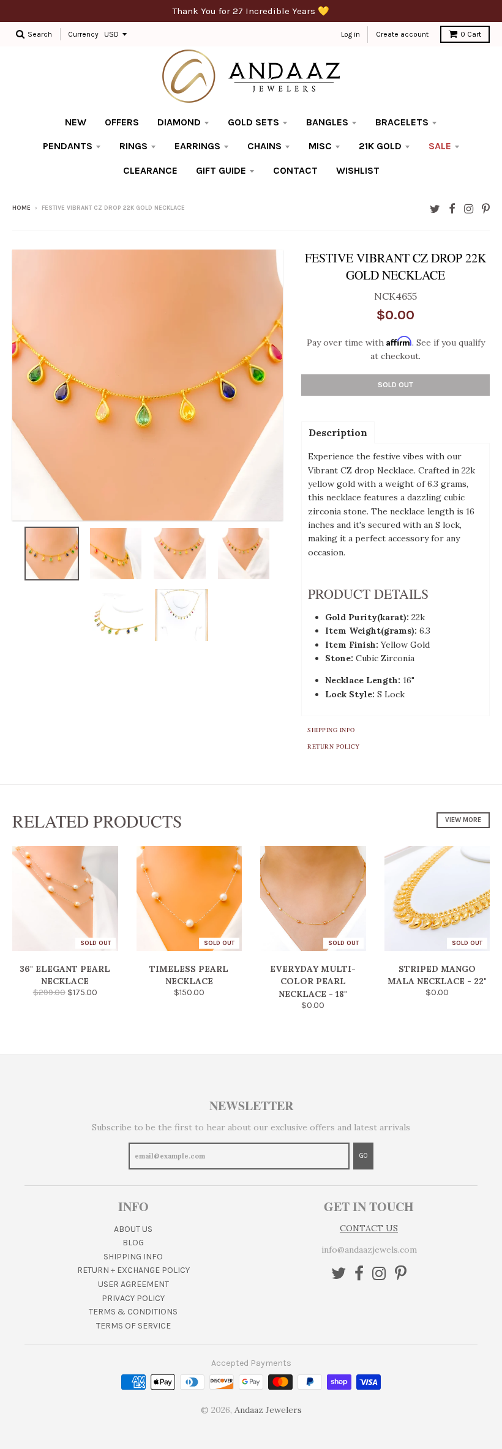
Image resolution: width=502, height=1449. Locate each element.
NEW (75, 122)
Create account (402, 34)
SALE (440, 146)
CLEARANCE (150, 170)
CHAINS (264, 146)
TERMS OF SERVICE (133, 1326)
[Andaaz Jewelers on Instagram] (468, 209)
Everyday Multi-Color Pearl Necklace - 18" (313, 981)
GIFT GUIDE (221, 170)
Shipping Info (331, 729)
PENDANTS (67, 146)
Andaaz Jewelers (268, 1409)
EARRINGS (197, 146)
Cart (470, 34)
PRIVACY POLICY (133, 1298)
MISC (320, 146)
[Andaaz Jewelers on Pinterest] (486, 209)
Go (363, 1156)
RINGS (133, 146)
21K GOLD (380, 146)
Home (21, 208)
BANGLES (327, 122)
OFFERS (122, 122)
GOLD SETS (253, 122)
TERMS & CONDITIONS (133, 1311)
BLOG (133, 1242)
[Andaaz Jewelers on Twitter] (435, 209)
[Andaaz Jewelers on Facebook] (452, 209)
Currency (83, 34)
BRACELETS (402, 122)
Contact (295, 170)
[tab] (338, 432)
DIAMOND (179, 122)
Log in (350, 34)
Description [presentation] (338, 432)
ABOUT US (133, 1229)
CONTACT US (369, 1228)
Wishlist (358, 170)
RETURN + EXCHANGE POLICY (133, 1270)
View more (463, 820)
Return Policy (333, 746)
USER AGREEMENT (133, 1284)
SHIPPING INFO (133, 1256)
